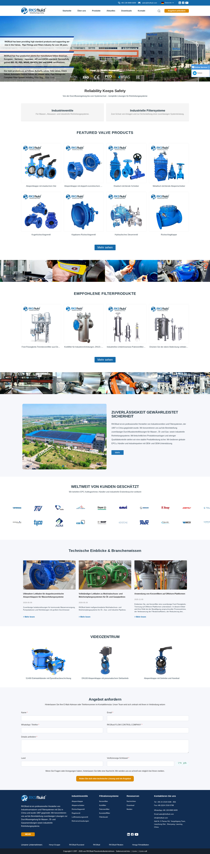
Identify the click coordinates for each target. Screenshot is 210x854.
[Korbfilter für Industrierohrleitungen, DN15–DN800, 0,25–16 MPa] (84, 324)
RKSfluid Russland (76, 845)
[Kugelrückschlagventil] (41, 212)
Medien (129, 809)
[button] (63, 466)
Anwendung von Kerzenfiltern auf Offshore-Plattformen (159, 594)
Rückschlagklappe (169, 235)
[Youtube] (186, 3)
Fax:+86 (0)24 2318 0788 (164, 805)
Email (110, 713)
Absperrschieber (78, 805)
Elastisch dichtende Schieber (126, 186)
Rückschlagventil (78, 809)
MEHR (28, 834)
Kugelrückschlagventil (41, 235)
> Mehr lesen (29, 617)
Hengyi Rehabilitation (140, 845)
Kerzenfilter (103, 801)
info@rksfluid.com (161, 818)
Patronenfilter (104, 809)
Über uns (81, 11)
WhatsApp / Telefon (30, 725)
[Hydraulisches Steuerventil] (126, 212)
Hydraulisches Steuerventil (126, 235)
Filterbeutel (103, 817)
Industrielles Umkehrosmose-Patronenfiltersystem (126, 347)
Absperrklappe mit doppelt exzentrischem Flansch (83, 186)
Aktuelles (111, 11)
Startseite (67, 11)
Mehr (117, 452)
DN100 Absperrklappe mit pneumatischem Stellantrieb (105, 678)
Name (24, 713)
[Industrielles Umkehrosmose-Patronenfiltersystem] (126, 324)
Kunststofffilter (104, 813)
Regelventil (76, 813)
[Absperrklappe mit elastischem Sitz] (41, 163)
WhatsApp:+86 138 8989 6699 (166, 810)
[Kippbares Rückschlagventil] (84, 212)
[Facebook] (183, 3)
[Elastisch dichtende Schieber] (126, 163)
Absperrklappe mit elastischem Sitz (41, 186)
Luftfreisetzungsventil (80, 817)
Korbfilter (102, 805)
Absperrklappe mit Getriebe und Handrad (161, 678)
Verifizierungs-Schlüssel (118, 758)
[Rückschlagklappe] (169, 212)
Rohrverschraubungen (80, 821)
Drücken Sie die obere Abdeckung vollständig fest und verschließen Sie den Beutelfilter (168, 347)
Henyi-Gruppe (54, 845)
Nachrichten (131, 801)
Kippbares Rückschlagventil (84, 235)
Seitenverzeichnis (123, 851)
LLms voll (143, 851)
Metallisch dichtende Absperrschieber (169, 186)
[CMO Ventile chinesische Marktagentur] (105, 48)
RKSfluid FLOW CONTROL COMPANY (124, 725)
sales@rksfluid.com (149, 3)
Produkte (96, 11)
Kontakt (141, 11)
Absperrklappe (77, 801)
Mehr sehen (105, 247)
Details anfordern (29, 737)
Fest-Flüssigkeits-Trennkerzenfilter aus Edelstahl (41, 347)
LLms (134, 851)
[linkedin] (180, 3)
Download (130, 805)
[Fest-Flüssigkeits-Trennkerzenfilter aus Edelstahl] (41, 324)
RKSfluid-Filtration (116, 845)
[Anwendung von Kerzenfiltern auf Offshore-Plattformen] (160, 575)
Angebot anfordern (176, 11)
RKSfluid (96, 845)
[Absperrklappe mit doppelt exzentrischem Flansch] (84, 163)
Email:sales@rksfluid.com (164, 814)
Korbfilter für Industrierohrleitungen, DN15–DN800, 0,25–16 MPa (83, 347)
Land (23, 758)
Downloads (126, 11)
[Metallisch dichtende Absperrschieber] (169, 163)
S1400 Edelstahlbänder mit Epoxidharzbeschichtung (48, 678)
